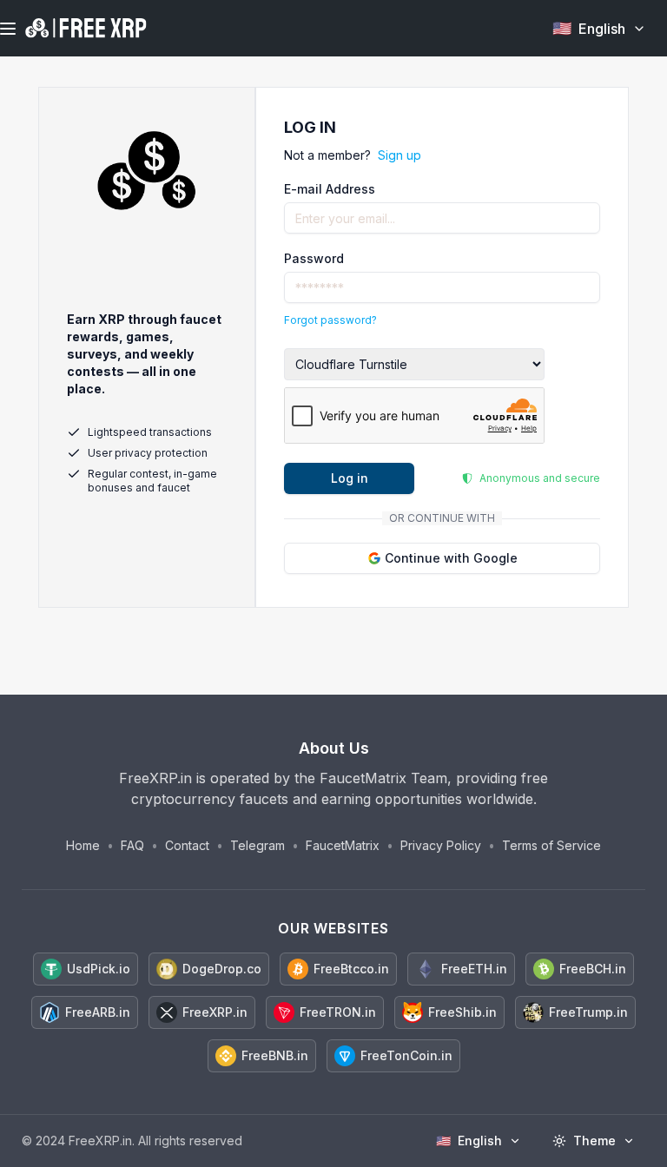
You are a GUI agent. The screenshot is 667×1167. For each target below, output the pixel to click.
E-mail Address (329, 188)
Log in (349, 478)
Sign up (399, 155)
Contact (187, 845)
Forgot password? (330, 319)
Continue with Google (451, 558)
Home (83, 845)
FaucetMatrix (343, 845)
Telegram (257, 845)
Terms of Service (551, 845)
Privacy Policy (440, 845)
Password (314, 258)
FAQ (132, 845)
